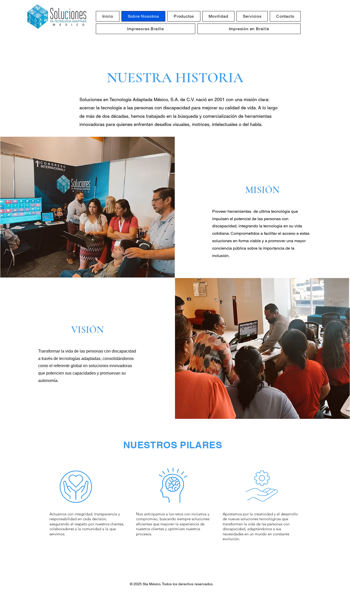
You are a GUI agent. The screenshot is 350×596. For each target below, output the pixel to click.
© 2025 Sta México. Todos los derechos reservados (171, 584)
